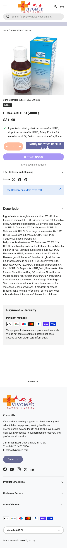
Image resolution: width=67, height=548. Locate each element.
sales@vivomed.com (17, 450)
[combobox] (33, 16)
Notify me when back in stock (45, 145)
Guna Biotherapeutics (14, 100)
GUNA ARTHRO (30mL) (21, 30)
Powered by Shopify (27, 540)
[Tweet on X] (13, 180)
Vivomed (14, 540)
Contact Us (13, 459)
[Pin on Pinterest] (26, 180)
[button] (62, 6)
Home (5, 30)
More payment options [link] (33, 164)
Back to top (33, 381)
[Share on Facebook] (20, 180)
